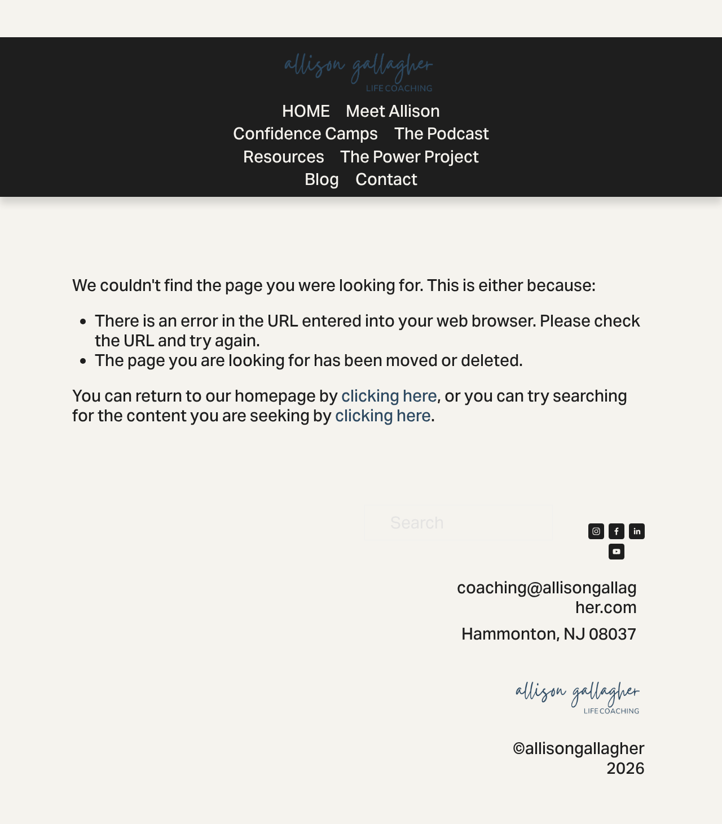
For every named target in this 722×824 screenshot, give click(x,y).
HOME (306, 110)
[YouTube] (616, 551)
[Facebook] (616, 531)
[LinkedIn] (637, 531)
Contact (386, 179)
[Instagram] (596, 531)
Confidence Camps (305, 133)
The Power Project (409, 156)
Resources (283, 156)
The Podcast (441, 133)
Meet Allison (393, 110)
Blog (322, 179)
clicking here (389, 395)
